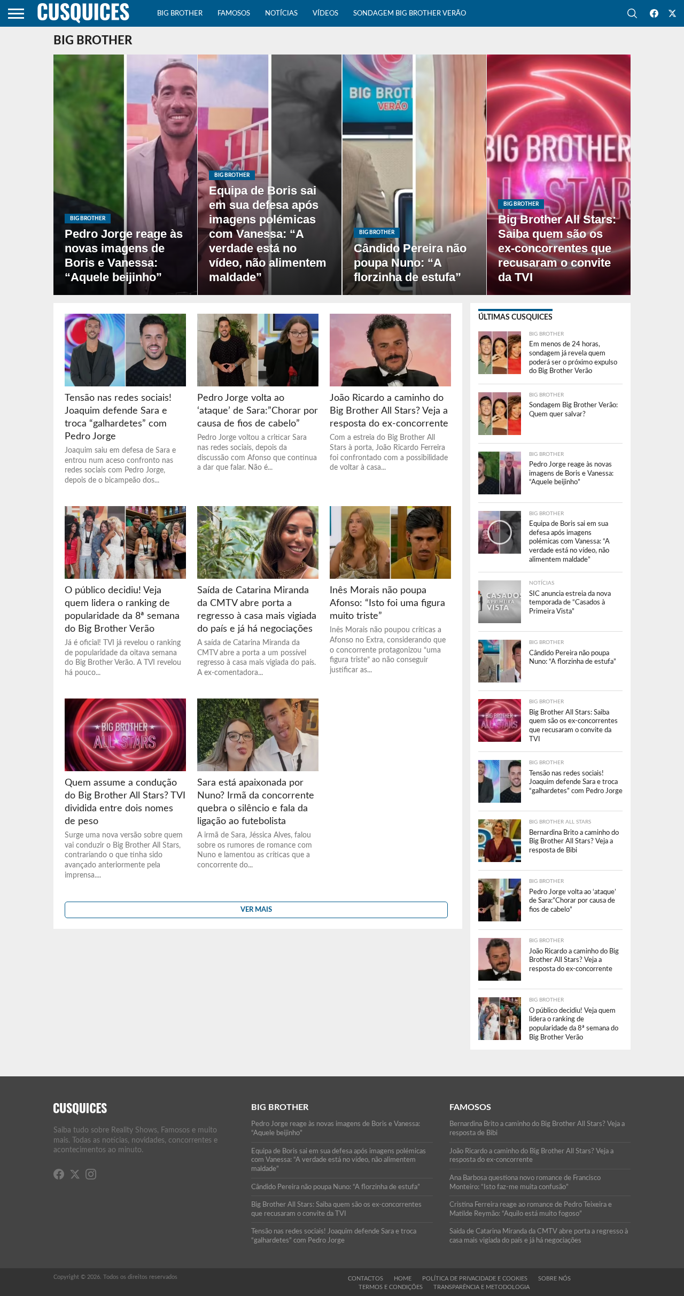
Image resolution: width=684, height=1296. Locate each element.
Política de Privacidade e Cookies (474, 1279)
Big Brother (180, 13)
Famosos (233, 13)
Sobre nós (554, 1279)
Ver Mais (256, 909)
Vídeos (325, 13)
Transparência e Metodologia (481, 1287)
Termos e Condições (391, 1287)
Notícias (281, 13)
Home (402, 1279)
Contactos (365, 1279)
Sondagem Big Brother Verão (409, 13)
